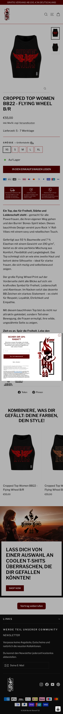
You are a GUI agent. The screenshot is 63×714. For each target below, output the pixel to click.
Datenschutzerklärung (18, 371)
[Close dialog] (59, 335)
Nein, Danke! (16, 362)
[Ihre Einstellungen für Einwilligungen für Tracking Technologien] (58, 709)
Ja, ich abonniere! (16, 356)
